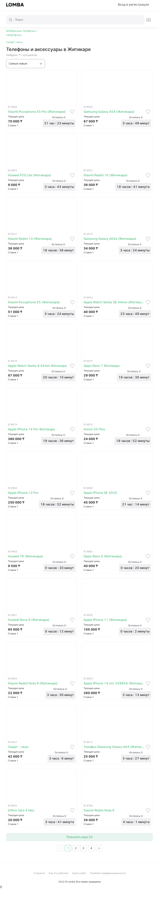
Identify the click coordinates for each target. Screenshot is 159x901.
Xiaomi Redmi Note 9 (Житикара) (33, 683)
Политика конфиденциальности (108, 873)
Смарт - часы (18, 747)
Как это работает (58, 873)
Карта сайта (79, 873)
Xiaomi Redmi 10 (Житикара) (105, 175)
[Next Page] (99, 848)
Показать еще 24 (79, 837)
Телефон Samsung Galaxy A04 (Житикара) (114, 747)
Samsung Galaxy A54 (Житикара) (109, 112)
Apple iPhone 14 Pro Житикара (31, 429)
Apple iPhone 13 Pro (23, 493)
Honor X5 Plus (94, 429)
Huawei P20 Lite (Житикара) (29, 175)
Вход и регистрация (133, 4)
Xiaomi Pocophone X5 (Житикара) (34, 302)
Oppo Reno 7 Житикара (101, 366)
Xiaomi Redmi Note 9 (99, 810)
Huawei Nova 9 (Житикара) (28, 620)
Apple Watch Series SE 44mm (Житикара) (114, 302)
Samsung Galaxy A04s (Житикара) (110, 239)
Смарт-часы (14, 42)
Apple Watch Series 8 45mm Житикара (37, 366)
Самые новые (18, 63)
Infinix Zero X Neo (21, 810)
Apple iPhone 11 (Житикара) (105, 620)
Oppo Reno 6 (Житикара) (103, 556)
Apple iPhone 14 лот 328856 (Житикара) (114, 683)
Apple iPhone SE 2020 (100, 493)
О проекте (39, 873)
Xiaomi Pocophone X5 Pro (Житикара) (37, 112)
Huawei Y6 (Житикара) (25, 556)
